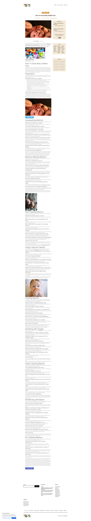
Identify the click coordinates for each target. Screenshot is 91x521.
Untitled (42, 486)
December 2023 (57, 492)
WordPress (65, 515)
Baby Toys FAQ (45, 12)
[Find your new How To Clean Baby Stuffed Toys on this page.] (29, 117)
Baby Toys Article (26, 501)
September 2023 (57, 495)
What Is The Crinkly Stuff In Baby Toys (59, 25)
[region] (9, 516)
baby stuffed (40, 330)
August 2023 (57, 496)
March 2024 (57, 489)
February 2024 (57, 490)
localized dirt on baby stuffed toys (46, 244)
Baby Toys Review (26, 504)
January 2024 (57, 491)
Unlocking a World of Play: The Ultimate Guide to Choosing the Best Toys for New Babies (47, 488)
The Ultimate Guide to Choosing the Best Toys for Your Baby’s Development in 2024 (47, 491)
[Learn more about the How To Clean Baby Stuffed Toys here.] (29, 468)
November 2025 (57, 486)
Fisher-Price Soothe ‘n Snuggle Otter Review (46, 495)
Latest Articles (25, 505)
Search (24, 484)
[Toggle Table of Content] (32, 61)
